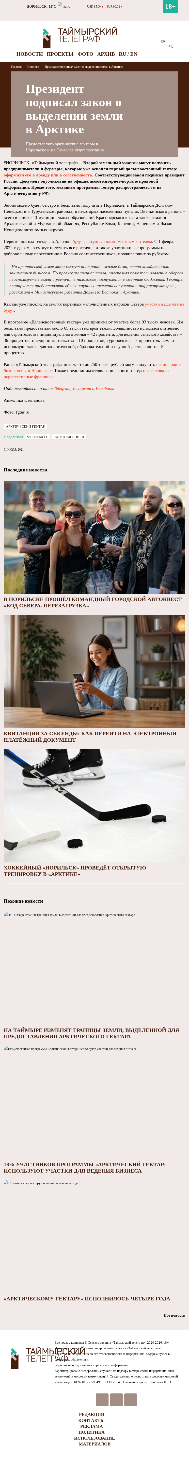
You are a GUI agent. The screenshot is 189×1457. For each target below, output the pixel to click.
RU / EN (128, 54)
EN (163, 41)
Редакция (91, 1414)
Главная (16, 66)
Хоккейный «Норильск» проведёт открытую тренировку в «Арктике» (75, 871)
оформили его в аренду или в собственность (48, 175)
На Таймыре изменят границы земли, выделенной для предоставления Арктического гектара (91, 1033)
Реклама (91, 1426)
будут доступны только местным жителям (112, 241)
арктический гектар (25, 426)
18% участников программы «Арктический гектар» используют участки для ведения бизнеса (85, 1167)
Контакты (91, 1420)
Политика (92, 1432)
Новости (29, 54)
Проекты (60, 54)
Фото (85, 54)
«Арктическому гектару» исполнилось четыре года (87, 1299)
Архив (106, 54)
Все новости (174, 1315)
